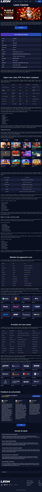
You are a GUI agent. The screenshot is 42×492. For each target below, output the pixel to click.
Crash (25, 139)
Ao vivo (15, 139)
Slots (36, 139)
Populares (4, 139)
